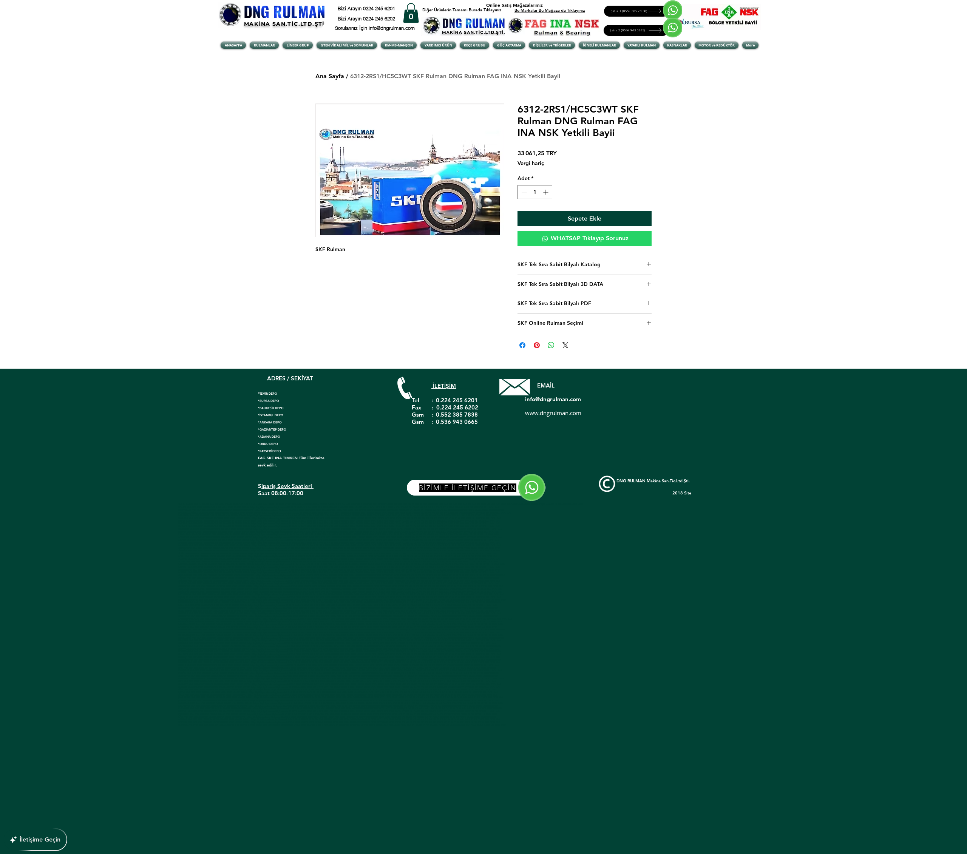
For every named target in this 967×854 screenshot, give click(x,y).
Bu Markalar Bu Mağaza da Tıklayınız (549, 10)
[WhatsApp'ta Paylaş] (551, 345)
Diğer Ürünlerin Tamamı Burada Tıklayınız (461, 9)
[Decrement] (523, 192)
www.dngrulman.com (553, 413)
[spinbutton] (535, 192)
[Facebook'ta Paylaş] (522, 345)
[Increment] (546, 192)
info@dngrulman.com (553, 399)
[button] (411, 13)
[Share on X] (565, 345)
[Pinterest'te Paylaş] (536, 345)
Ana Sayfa (329, 76)
